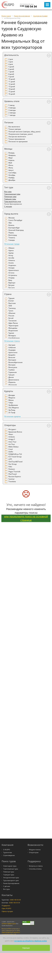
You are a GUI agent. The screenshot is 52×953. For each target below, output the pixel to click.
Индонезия (13, 330)
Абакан (11, 248)
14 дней (11, 89)
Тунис (10, 310)
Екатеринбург (14, 227)
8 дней (11, 74)
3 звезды (12, 110)
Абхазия (11, 313)
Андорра (12, 350)
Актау (10, 255)
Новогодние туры (9, 866)
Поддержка (6, 906)
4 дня (10, 64)
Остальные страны (12, 341)
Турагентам (7, 852)
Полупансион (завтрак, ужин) (20, 134)
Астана (11, 273)
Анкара (11, 268)
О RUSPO (6, 850)
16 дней (11, 94)
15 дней (11, 91)
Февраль (12, 155)
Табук (10, 402)
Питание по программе (18, 141)
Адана (11, 250)
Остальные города (11, 244)
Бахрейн (11, 355)
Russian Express (14, 476)
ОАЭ (10, 306)
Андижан (12, 265)
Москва (11, 218)
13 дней (11, 86)
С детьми (8, 206)
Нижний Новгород (16, 230)
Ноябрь (11, 177)
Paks (10, 466)
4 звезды (12, 108)
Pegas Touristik (14, 471)
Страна (7, 294)
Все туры (8, 191)
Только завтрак (14, 129)
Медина (11, 397)
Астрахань (12, 275)
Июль (10, 168)
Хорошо (26, 948)
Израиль (12, 382)
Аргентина (12, 352)
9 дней (11, 76)
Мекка (11, 400)
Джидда (11, 395)
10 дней (11, 79)
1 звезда (11, 115)
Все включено (14, 126)
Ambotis (11, 437)
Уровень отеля (11, 101)
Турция (11, 298)
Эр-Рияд (11, 410)
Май (10, 163)
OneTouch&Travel (15, 461)
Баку (10, 280)
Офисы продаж (7, 911)
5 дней (11, 66)
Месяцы (8, 148)
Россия (11, 315)
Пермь (11, 232)
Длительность (11, 55)
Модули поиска (34, 850)
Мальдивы (12, 328)
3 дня (10, 62)
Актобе (11, 258)
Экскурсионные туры (11, 878)
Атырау (11, 278)
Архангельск (13, 270)
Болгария (12, 360)
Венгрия (11, 365)
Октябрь (11, 175)
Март (10, 158)
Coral (10, 449)
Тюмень (11, 237)
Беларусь (12, 335)
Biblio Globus (13, 447)
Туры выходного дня (12, 201)
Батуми (11, 285)
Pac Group (12, 464)
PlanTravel (12, 474)
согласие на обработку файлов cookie (30, 940)
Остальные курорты (12, 416)
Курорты (8, 391)
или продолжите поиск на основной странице (26, 518)
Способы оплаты (35, 869)
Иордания (12, 385)
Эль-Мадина (13, 407)
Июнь (10, 165)
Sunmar (11, 479)
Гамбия (11, 370)
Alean (10, 434)
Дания (11, 377)
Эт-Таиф (11, 412)
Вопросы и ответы (36, 866)
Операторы (10, 425)
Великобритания (15, 362)
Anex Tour (12, 442)
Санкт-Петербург (15, 220)
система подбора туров (9, 923)
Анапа (11, 263)
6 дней (11, 69)
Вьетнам (12, 303)
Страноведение (9, 855)
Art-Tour (11, 444)
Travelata (12, 481)
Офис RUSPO (6, 908)
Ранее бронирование (11, 883)
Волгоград (12, 235)
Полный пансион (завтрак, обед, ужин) (24, 131)
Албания (12, 347)
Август (11, 170)
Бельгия (11, 357)
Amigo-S (11, 439)
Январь (11, 153)
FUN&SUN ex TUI (15, 454)
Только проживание (16, 139)
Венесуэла (12, 367)
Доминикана (13, 380)
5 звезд (11, 105)
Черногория (13, 325)
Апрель (11, 160)
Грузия (11, 333)
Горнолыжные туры (12, 194)
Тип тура (8, 187)
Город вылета (11, 213)
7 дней (11, 71)
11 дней (11, 81)
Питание (8, 122)
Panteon (11, 469)
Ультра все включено (17, 136)
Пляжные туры (10, 196)
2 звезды (12, 113)
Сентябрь (12, 172)
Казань (11, 225)
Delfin (10, 452)
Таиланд (12, 308)
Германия (12, 372)
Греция (11, 375)
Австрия (11, 345)
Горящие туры (10, 199)
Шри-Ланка (13, 323)
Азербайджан (14, 338)
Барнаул (11, 283)
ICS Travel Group (14, 456)
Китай (10, 318)
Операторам (33, 852)
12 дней (11, 84)
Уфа (10, 223)
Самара (11, 240)
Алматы (11, 260)
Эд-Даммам (13, 405)
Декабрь (11, 180)
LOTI (10, 459)
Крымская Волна (15, 432)
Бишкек (11, 287)
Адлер (10, 253)
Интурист (12, 429)
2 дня (10, 59)
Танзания (12, 320)
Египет (11, 301)
